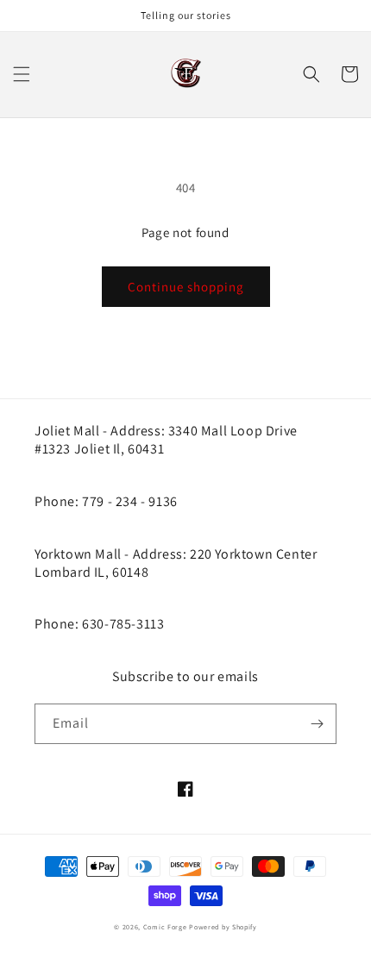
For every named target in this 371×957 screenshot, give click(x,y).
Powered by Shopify (223, 927)
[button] (22, 74)
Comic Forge (165, 927)
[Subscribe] (317, 724)
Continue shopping (186, 286)
